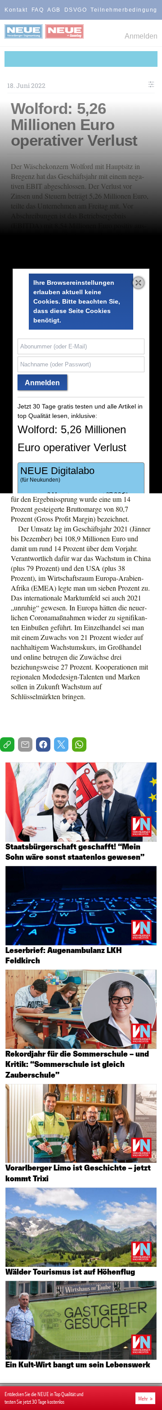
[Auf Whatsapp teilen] (79, 744)
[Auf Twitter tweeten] (61, 744)
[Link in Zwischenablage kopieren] (7, 744)
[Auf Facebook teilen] (43, 744)
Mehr (143, 1398)
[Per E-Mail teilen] (25, 744)
